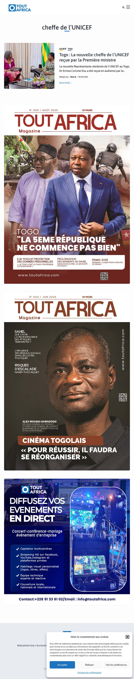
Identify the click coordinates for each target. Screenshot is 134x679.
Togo (70, 49)
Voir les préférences (116, 664)
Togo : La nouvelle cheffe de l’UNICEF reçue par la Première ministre (94, 57)
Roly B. (73, 77)
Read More (64, 83)
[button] (127, 637)
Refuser (89, 664)
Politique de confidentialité (89, 672)
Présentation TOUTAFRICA (33, 646)
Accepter (62, 664)
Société (62, 49)
